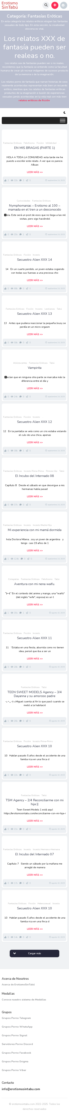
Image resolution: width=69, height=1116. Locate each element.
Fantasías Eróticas (12, 143)
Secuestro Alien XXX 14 (34, 260)
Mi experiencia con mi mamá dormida (34, 530)
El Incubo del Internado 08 (34, 476)
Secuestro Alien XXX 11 (34, 638)
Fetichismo (29, 143)
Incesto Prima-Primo (34, 471)
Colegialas (13, 579)
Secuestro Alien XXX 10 (34, 746)
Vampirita (34, 368)
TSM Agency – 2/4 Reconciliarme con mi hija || (35, 802)
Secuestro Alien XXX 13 (34, 314)
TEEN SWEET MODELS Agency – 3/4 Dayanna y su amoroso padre (34, 694)
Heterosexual (44, 903)
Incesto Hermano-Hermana (46, 849)
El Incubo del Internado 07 (34, 854)
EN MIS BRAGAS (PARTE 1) (34, 148)
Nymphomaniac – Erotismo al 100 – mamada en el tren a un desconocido (34, 207)
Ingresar (63, 5)
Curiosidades (23, 200)
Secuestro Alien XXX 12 (34, 422)
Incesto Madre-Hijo (42, 525)
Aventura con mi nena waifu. (34, 584)
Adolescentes (20, 363)
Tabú (59, 308)
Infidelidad (51, 143)
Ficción (40, 143)
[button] (54, 5)
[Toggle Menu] (62, 120)
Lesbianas (50, 308)
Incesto (36, 254)
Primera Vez (51, 471)
